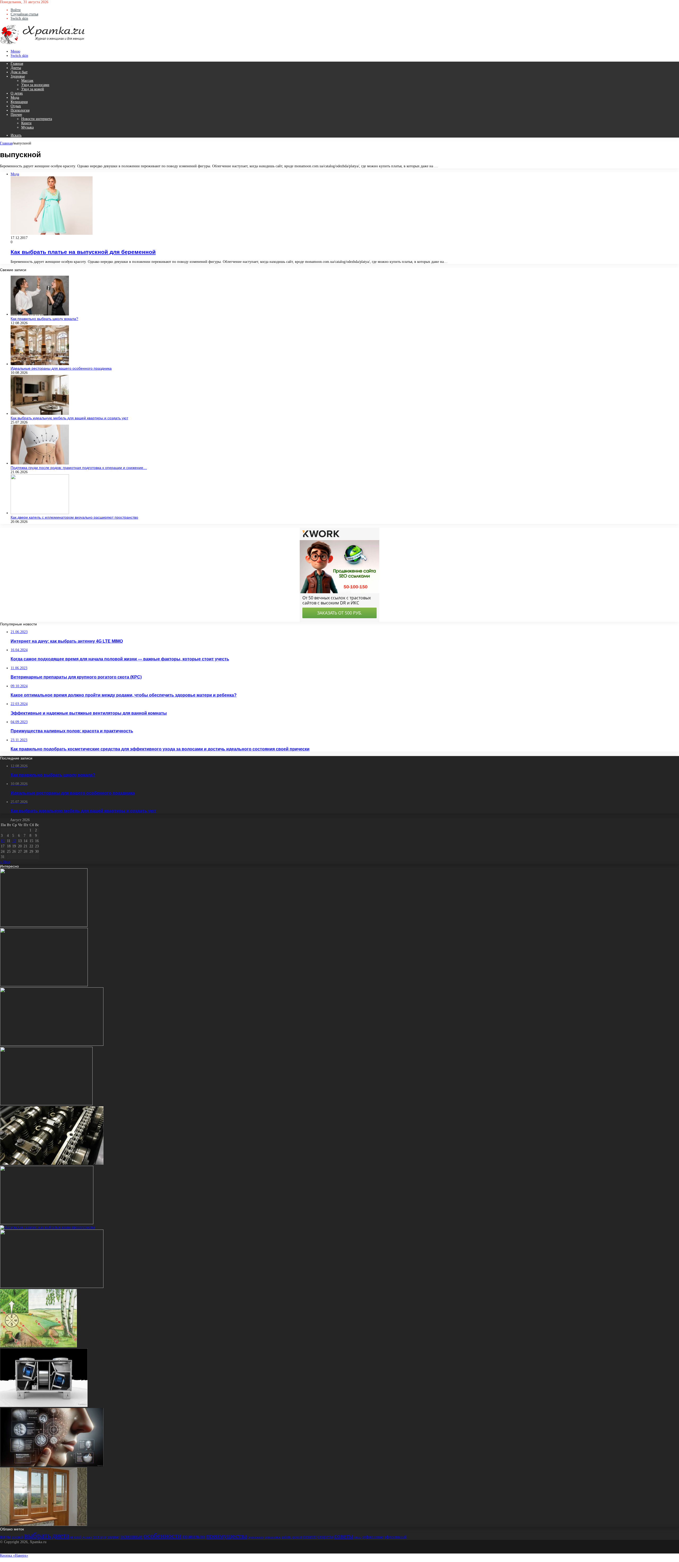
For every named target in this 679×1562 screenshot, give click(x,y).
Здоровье (18, 76)
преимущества (226, 1535)
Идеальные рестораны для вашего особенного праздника (61, 368)
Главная (17, 64)
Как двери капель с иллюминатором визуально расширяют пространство (74, 517)
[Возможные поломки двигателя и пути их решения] (51, 1164)
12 (14, 841)
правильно (193, 1536)
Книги (26, 123)
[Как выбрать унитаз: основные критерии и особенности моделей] (44, 926)
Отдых (16, 106)
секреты (325, 1536)
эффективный (396, 1537)
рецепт (309, 1536)
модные (113, 1537)
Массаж (27, 81)
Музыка (27, 127)
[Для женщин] (42, 43)
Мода (15, 98)
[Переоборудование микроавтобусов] (44, 985)
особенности (162, 1536)
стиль (357, 1537)
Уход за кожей (32, 89)
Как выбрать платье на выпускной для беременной (83, 252)
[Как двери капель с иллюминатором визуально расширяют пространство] (40, 513)
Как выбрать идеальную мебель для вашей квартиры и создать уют (69, 418)
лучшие (87, 1537)
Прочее (16, 115)
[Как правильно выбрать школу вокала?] (40, 314)
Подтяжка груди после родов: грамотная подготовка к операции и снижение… (79, 468)
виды (5, 1536)
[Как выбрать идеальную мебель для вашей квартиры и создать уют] (40, 414)
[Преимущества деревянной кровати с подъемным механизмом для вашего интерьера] (51, 1045)
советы (343, 1536)
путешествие (273, 1537)
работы (286, 1537)
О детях (17, 93)
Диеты (16, 68)
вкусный (17, 1537)
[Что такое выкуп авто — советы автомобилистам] (46, 1223)
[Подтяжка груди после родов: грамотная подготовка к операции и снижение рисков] (40, 463)
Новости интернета (36, 119)
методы (99, 1537)
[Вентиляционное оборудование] (44, 1406)
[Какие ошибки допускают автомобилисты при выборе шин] (51, 1287)
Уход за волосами (35, 85)
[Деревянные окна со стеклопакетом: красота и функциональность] (43, 1525)
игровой (75, 1537)
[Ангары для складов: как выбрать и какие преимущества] (47, 1227)
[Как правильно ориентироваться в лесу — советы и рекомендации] (38, 1346)
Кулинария (19, 102)
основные (131, 1536)
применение (256, 1537)
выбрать (37, 1535)
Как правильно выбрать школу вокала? (44, 319)
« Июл (5, 862)
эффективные (373, 1537)
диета (60, 1535)
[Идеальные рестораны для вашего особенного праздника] (40, 364)
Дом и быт (19, 72)
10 (3, 841)
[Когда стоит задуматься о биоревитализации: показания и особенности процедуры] (51, 1465)
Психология (20, 110)
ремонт (297, 1537)
